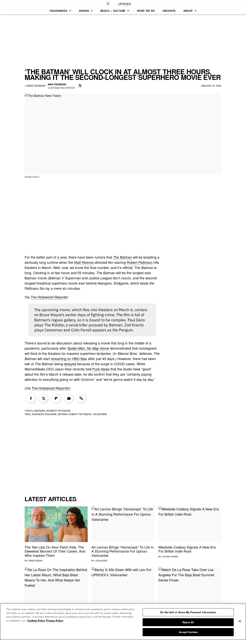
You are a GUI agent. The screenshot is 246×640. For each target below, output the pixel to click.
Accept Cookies (188, 632)
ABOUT (188, 11)
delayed (70, 363)
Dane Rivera (35, 560)
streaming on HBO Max (69, 358)
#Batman (39, 410)
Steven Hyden (170, 556)
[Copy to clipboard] (81, 398)
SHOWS (84, 11)
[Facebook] (31, 398)
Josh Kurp (101, 560)
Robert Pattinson (140, 262)
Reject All (188, 622)
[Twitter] (43, 398)
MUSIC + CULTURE (113, 11)
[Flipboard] (56, 398)
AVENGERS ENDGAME (44, 414)
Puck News (101, 368)
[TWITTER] (80, 86)
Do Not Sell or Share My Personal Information (188, 612)
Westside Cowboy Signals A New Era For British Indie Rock (187, 549)
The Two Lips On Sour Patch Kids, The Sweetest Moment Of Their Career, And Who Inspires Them (55, 551)
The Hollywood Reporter (49, 297)
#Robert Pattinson (58, 410)
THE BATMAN (99, 414)
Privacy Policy (54, 620)
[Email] (68, 398)
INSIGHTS (169, 11)
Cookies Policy (36, 620)
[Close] (240, 621)
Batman (62, 414)
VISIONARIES (58, 11)
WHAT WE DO (146, 11)
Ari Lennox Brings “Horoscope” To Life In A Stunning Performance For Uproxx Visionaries (122, 551)
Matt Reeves (84, 262)
